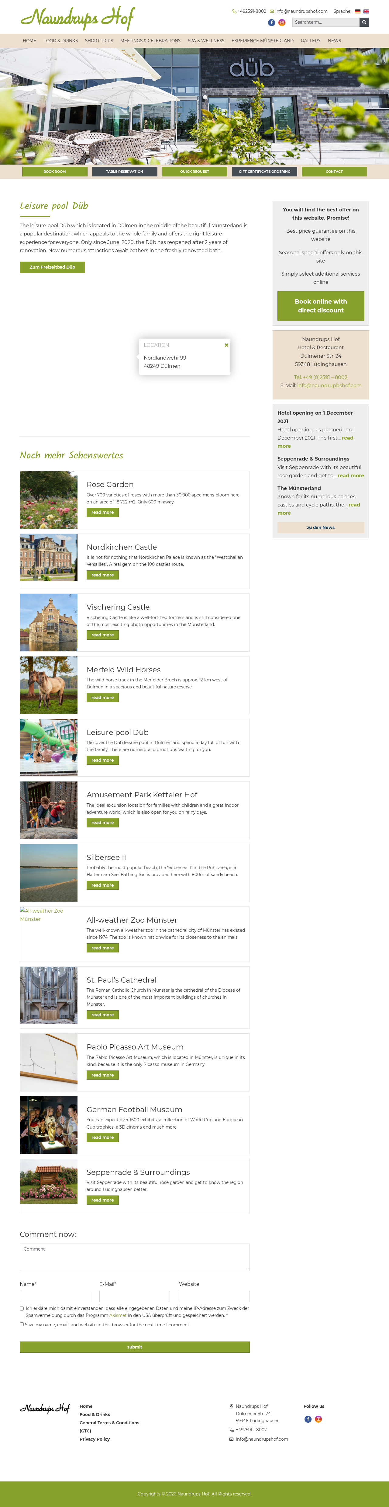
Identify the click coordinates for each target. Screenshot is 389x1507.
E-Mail (107, 1284)
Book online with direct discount (321, 306)
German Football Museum (134, 1109)
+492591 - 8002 (251, 1429)
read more (102, 512)
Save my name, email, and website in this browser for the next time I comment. (107, 1324)
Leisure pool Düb (118, 732)
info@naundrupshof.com (262, 1439)
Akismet (118, 1315)
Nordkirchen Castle (122, 547)
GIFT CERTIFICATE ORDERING (264, 171)
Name (28, 1284)
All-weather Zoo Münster (132, 920)
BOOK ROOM (54, 171)
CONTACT (334, 171)
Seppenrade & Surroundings (138, 1172)
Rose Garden (110, 484)
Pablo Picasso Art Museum (135, 1046)
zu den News (321, 527)
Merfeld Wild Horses (124, 669)
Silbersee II (106, 857)
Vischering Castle (118, 607)
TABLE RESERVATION (124, 171)
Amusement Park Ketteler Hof (142, 794)
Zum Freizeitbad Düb (52, 267)
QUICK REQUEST (194, 171)
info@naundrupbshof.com (329, 385)
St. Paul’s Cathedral (122, 980)
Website (189, 1284)
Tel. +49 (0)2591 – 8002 (320, 377)
